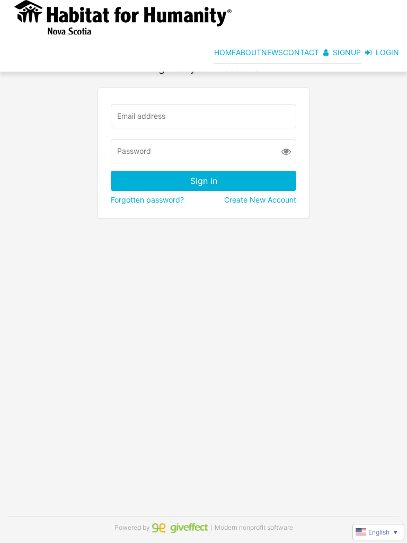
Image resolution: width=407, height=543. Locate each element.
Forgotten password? (147, 199)
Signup (347, 52)
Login (387, 52)
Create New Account (260, 199)
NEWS (272, 52)
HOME (225, 52)
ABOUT (248, 52)
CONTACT (301, 52)
